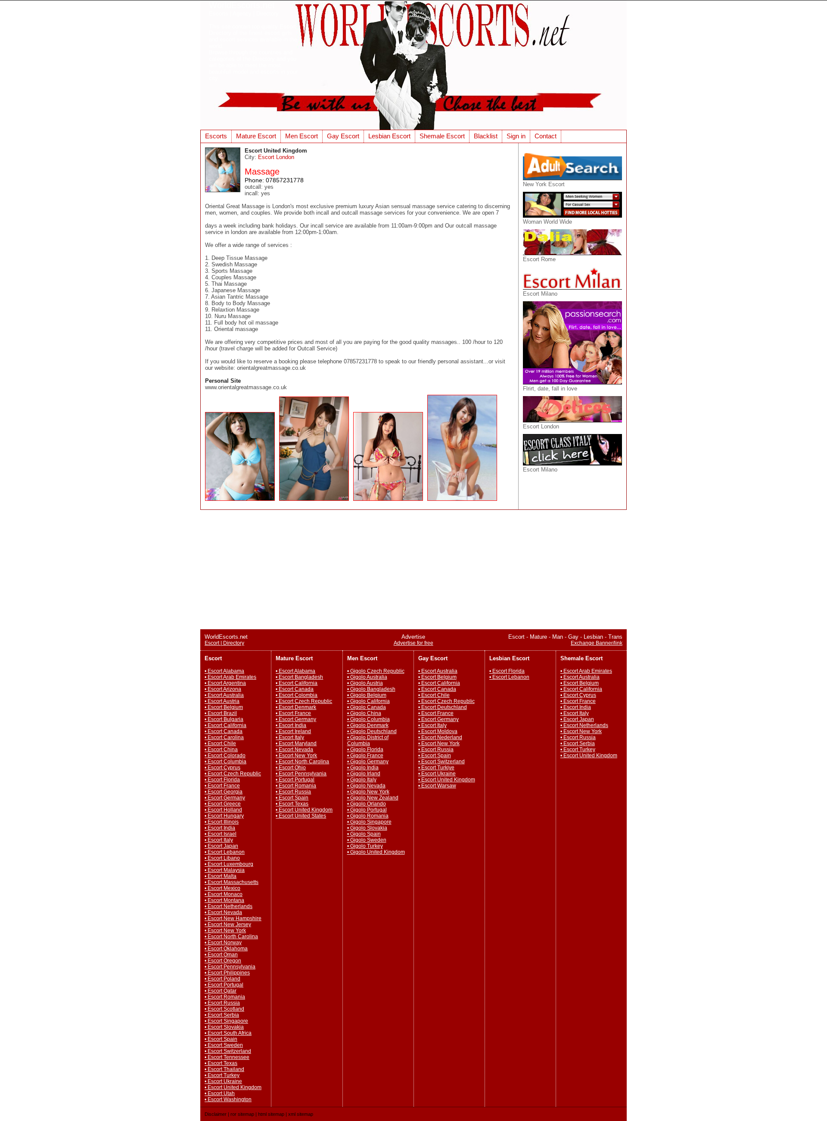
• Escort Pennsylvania (230, 967)
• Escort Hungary (224, 816)
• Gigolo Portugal (367, 810)
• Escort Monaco (224, 894)
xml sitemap (300, 1114)
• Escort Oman (221, 955)
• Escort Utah (220, 1093)
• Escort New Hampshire (233, 918)
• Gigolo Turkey (365, 846)
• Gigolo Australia (367, 677)
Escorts (216, 136)
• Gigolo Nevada (366, 786)
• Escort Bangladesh (299, 677)
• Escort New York (225, 930)
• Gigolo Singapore (369, 822)
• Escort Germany (225, 798)
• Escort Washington (228, 1099)
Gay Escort (343, 136)
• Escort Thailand (224, 1069)
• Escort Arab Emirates (230, 677)
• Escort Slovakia (224, 1027)
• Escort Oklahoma (226, 949)
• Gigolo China (364, 713)
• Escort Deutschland (442, 707)
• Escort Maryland (296, 743)
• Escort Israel (220, 834)
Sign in (516, 136)
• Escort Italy (219, 840)
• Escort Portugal (224, 985)
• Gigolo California (368, 701)
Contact (546, 136)
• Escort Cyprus (222, 768)
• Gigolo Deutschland (372, 731)
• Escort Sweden (224, 1045)
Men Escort (301, 136)
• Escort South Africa (228, 1033)
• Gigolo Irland (363, 774)
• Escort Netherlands (228, 906)
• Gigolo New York (368, 792)
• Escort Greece (223, 804)
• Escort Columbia (225, 762)
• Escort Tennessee (227, 1057)
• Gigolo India (363, 768)
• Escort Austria (222, 701)
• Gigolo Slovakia (367, 828)
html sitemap (271, 1114)
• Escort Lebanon (225, 852)
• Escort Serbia (222, 1015)
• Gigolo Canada (366, 707)
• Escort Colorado (225, 756)
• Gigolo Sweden (366, 840)
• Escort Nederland (440, 737)
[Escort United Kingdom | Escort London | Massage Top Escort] (242, 503)
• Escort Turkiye (436, 768)
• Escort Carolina (224, 737)
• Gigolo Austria (365, 683)
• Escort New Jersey (228, 924)
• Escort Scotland (224, 1009)
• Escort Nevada (223, 912)
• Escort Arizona (223, 689)
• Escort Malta (220, 876)
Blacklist (485, 136)
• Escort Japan (221, 846)
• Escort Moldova (437, 731)
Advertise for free (413, 643)
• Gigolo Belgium (366, 695)
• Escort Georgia (224, 792)
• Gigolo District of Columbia (368, 740)
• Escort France (222, 786)
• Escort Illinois (222, 822)
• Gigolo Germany (368, 762)
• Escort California (225, 725)
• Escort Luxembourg (229, 864)
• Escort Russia (222, 1003)
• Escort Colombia (296, 695)
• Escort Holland (223, 810)
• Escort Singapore (226, 1021)
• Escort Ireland (293, 731)
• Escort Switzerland (228, 1051)
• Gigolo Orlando (366, 804)
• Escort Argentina (225, 683)
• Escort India (220, 828)
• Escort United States (301, 816)
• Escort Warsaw (437, 786)
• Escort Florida (222, 780)
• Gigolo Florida (365, 749)
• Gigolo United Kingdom (376, 852)
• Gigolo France (365, 756)
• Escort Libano (222, 858)
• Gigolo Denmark (368, 725)
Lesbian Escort (389, 136)
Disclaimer (216, 1114)
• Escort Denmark (296, 707)
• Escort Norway (223, 943)
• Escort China (221, 749)
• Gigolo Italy (361, 780)
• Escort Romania (225, 997)
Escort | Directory (224, 643)
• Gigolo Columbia (368, 719)
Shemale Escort (442, 136)
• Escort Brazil (221, 713)
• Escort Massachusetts (231, 882)
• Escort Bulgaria (224, 719)
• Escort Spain (221, 1039)
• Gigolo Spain (364, 834)
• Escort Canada (224, 731)
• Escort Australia (224, 695)
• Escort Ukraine (223, 1081)
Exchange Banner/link (596, 643)
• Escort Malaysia (225, 870)
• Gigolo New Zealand (372, 798)
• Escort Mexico (222, 888)
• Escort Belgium (224, 707)
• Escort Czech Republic (233, 774)
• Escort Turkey (222, 1075)
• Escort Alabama (224, 671)
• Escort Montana (224, 900)
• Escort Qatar (220, 991)
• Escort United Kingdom (233, 1087)
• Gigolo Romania (368, 816)
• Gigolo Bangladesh (371, 689)
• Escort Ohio (291, 768)
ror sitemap (242, 1114)
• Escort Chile (220, 743)
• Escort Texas (221, 1063)
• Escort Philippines (227, 973)
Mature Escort (256, 136)
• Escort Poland (222, 979)
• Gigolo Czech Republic (375, 671)
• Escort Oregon (223, 961)
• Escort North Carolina (231, 937)
